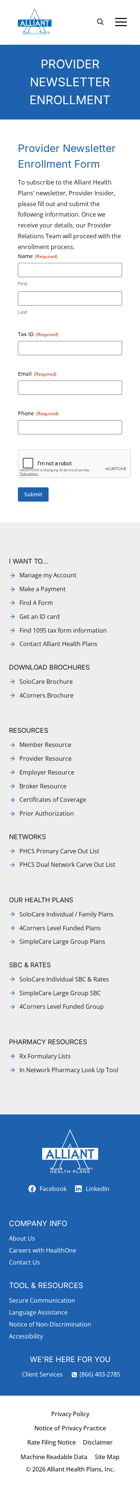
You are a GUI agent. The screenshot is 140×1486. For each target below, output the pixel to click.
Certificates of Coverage (52, 799)
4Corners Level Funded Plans (60, 928)
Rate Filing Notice (51, 1442)
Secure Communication (42, 1300)
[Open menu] (121, 22)
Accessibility (26, 1336)
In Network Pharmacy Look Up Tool (68, 1070)
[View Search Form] (100, 21)
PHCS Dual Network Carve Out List (67, 864)
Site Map (107, 1457)
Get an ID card (39, 616)
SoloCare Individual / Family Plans (66, 914)
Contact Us (24, 1262)
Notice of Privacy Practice (70, 1428)
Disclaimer (98, 1442)
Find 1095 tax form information (63, 630)
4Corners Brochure (46, 695)
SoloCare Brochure (46, 681)
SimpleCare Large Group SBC (60, 993)
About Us (22, 1238)
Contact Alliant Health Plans (58, 644)
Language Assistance (38, 1312)
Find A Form (36, 603)
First (23, 283)
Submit (33, 494)
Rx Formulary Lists (45, 1056)
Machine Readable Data (54, 1457)
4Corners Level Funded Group (61, 1006)
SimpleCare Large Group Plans (62, 941)
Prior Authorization (46, 813)
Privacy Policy (70, 1414)
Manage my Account (48, 575)
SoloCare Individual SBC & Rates (64, 979)
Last (22, 311)
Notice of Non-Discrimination (50, 1324)
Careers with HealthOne (42, 1250)
